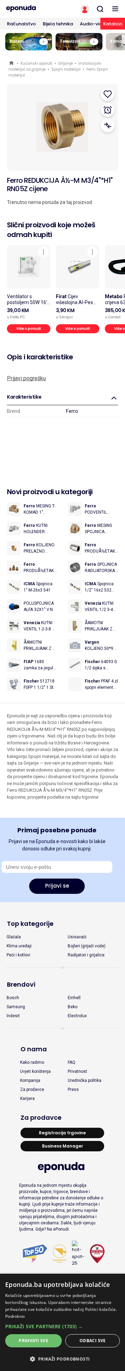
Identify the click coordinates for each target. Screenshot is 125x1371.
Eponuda (12, 63)
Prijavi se (57, 885)
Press (73, 1089)
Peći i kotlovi (18, 955)
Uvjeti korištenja (35, 1071)
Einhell (74, 997)
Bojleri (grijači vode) (87, 946)
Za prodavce (32, 1089)
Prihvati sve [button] (33, 1341)
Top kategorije (30, 923)
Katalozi (112, 24)
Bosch (13, 997)
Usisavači (77, 937)
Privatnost (77, 1071)
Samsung (16, 1006)
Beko (72, 1006)
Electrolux (77, 1015)
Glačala (14, 937)
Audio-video (94, 24)
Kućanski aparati (36, 63)
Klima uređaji (19, 946)
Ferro (72, 411)
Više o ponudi (28, 328)
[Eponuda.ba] (31, 9)
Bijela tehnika (58, 24)
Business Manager (62, 1146)
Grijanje (65, 63)
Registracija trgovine (62, 1133)
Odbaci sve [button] (93, 1341)
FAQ (71, 1062)
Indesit (13, 1015)
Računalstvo (21, 24)
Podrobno (15, 1316)
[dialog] (62, 1322)
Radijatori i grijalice (86, 955)
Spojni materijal (66, 69)
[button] (62, 1326)
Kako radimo (32, 1062)
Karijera (27, 1098)
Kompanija (30, 1080)
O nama (33, 1049)
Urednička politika (84, 1080)
